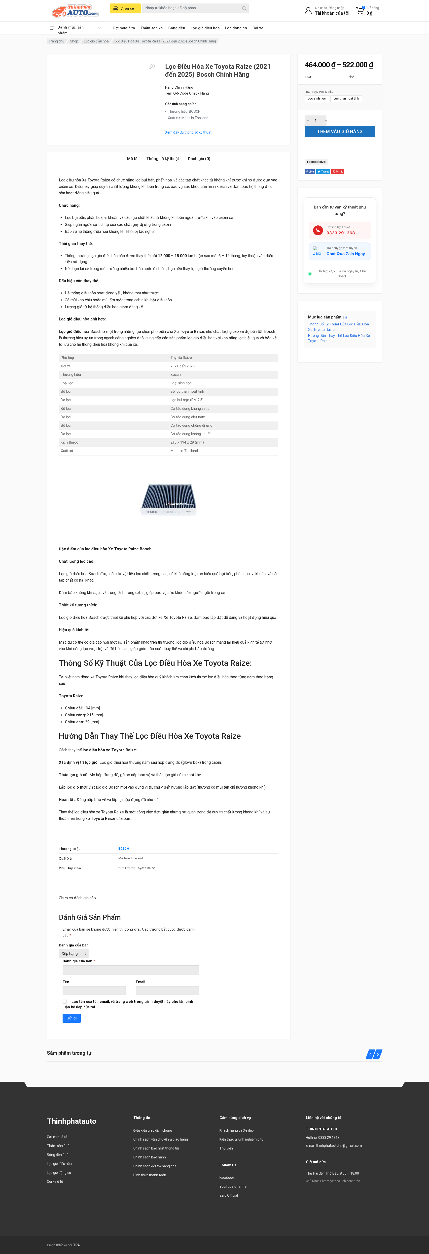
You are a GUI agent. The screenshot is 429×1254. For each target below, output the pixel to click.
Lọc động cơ (236, 28)
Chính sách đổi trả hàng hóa (155, 1166)
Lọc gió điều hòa (205, 28)
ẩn (347, 317)
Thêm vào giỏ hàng (339, 131)
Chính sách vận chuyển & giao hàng (160, 1139)
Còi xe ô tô (55, 1182)
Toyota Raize (316, 162)
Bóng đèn (176, 28)
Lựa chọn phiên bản (319, 92)
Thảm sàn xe (152, 28)
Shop (74, 41)
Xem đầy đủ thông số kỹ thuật (188, 132)
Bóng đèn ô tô (58, 1155)
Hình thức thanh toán (149, 1175)
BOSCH (123, 848)
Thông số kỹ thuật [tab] (162, 158)
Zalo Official (228, 1195)
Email (140, 982)
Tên (66, 982)
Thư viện (226, 1148)
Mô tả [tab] (132, 158)
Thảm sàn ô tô (58, 1146)
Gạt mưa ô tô (124, 28)
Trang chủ (56, 41)
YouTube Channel (233, 1186)
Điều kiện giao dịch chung (152, 1130)
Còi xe (257, 28)
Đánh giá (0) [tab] (199, 158)
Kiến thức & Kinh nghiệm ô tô (241, 1139)
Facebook (227, 1178)
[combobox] (195, 8)
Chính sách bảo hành (149, 1157)
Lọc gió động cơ (59, 1173)
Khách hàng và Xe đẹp (236, 1130)
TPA (76, 1245)
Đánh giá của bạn (74, 945)
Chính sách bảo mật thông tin (156, 1148)
